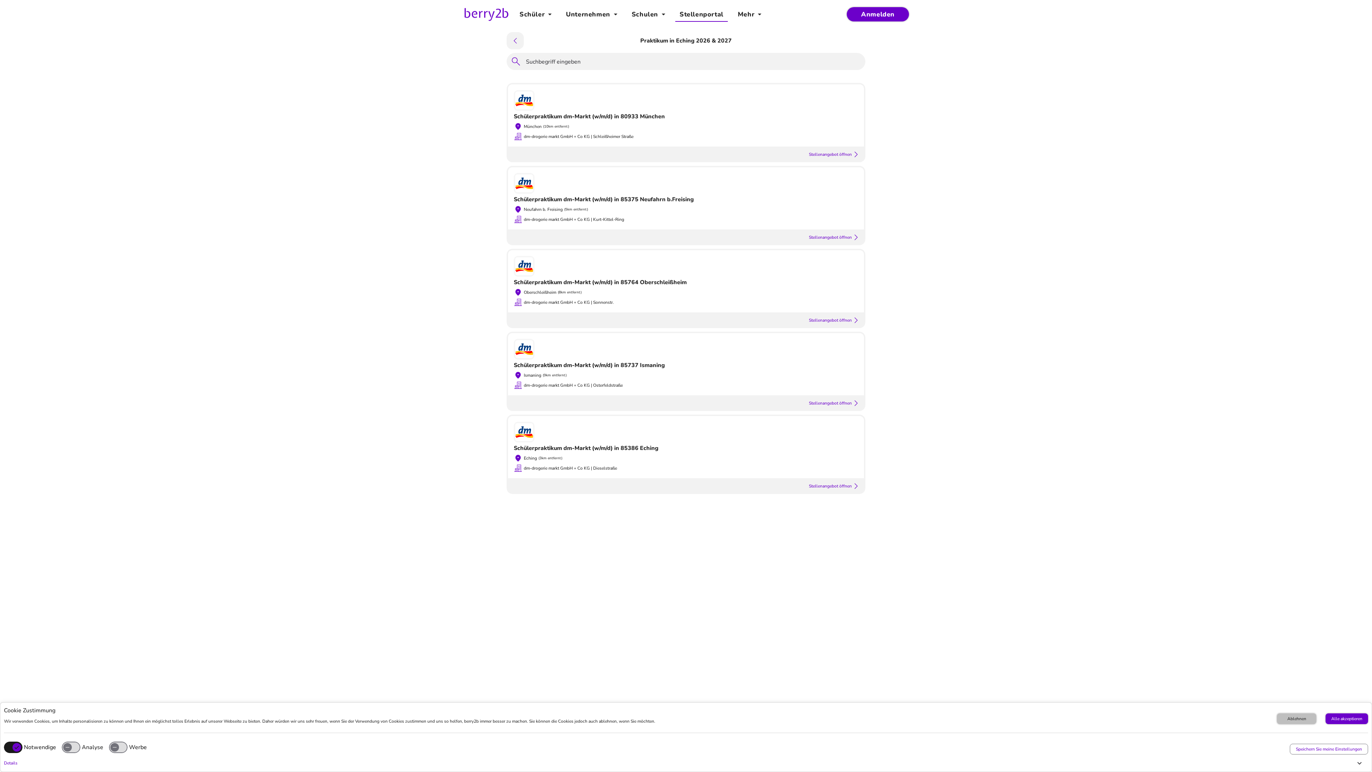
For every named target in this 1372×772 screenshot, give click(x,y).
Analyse (92, 747)
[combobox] (693, 63)
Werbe (138, 747)
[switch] (71, 747)
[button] (684, 763)
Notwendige (40, 747)
